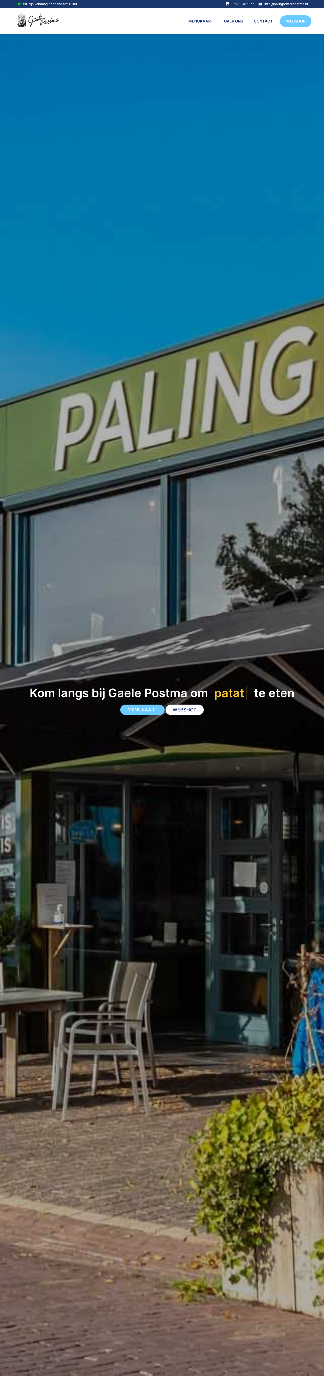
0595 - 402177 (242, 4)
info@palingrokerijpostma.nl (286, 4)
